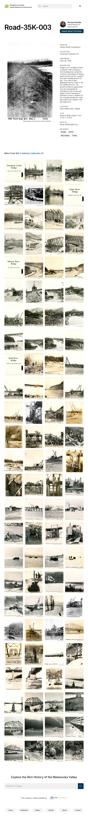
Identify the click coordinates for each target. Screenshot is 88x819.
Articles (51, 810)
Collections (24, 810)
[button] (80, 6)
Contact (78, 810)
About (64, 810)
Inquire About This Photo (72, 31)
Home (10, 810)
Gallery (37, 810)
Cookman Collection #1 (31, 153)
